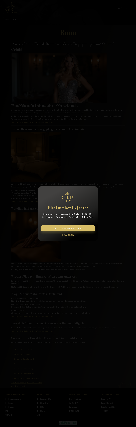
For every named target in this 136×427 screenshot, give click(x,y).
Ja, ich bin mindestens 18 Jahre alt (68, 228)
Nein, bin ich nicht (68, 235)
